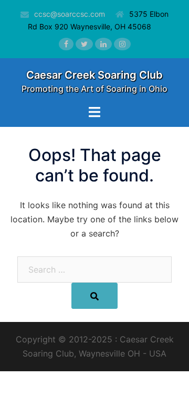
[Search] (94, 296)
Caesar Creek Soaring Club (94, 75)
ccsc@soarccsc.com (69, 13)
